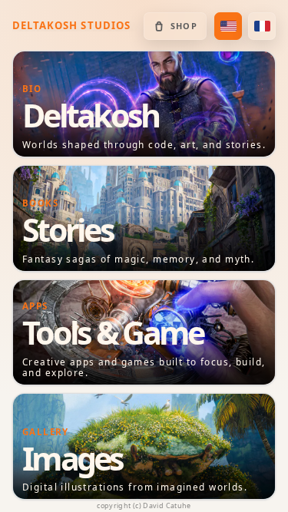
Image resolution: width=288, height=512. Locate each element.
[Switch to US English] (228, 26)
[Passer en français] (262, 26)
